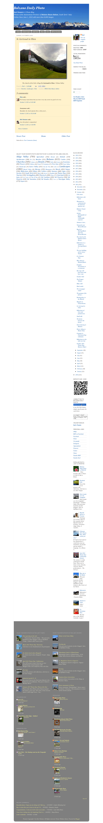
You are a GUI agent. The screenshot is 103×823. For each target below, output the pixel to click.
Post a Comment (22, 128)
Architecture (20, 159)
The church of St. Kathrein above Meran (81, 238)
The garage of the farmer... (81, 294)
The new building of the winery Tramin (81, 252)
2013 (77, 179)
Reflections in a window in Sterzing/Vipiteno (82, 245)
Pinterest (75, 448)
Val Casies (25, 177)
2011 (76, 184)
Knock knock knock (65, 720)
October (79, 192)
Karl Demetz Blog (23, 731)
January (79, 371)
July (78, 355)
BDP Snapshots (77, 100)
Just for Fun (46, 166)
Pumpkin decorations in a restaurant (81, 266)
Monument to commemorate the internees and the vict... (81, 204)
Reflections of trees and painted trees (81, 312)
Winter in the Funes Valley (66, 636)
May (78, 361)
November (80, 189)
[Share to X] (41, 86)
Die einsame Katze (29, 743)
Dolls (51, 162)
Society (18, 173)
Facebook (76, 436)
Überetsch (42, 175)
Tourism (19, 175)
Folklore (32, 164)
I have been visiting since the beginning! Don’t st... (30, 812)
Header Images (26, 31)
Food (38, 164)
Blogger (77, 819)
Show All (85, 798)
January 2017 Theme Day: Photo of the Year (35, 687)
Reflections (24, 171)
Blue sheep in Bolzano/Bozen (81, 261)
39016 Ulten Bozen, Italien (51, 89)
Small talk (79, 316)
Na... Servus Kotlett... (24, 741)
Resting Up (63, 768)
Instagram (76, 443)
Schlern (44, 171)
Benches (38, 159)
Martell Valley (27, 169)
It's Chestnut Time (80, 257)
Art (31, 159)
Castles (63, 159)
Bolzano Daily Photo (29, 7)
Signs (64, 171)
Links (47, 31)
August (79, 353)
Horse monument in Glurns (66, 685)
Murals (57, 169)
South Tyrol (35, 31)
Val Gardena (45, 177)
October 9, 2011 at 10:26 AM (28, 113)
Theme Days (62, 173)
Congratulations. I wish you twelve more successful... (31, 810)
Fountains (46, 164)
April (78, 363)
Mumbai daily (58, 708)
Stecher (45, 173)
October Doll (80, 276)
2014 (77, 176)
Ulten (35, 89)
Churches (23, 89)
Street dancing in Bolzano (81, 325)
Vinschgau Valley (64, 179)
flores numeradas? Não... (66, 758)
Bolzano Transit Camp (81, 209)
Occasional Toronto (59, 767)
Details (41, 162)
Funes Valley (66, 164)
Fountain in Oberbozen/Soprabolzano (81, 335)
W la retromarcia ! (23, 701)
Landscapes (30, 89)
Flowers (22, 164)
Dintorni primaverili (29, 706)
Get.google (76, 441)
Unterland (60, 175)
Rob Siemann (24, 119)
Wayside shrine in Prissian (82, 514)
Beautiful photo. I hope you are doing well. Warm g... (31, 805)
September (80, 350)
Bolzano (50, 159)
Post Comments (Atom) (30, 140)
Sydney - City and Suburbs (61, 740)
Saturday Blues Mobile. (66, 731)
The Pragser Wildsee (80, 280)
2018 (77, 166)
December (80, 187)
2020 (77, 160)
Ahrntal (53, 157)
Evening (61, 669)
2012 (77, 182)
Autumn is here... (81, 222)
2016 (77, 171)
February (80, 369)
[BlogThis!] (40, 86)
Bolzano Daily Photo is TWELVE (83, 468)
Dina (21, 97)
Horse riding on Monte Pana (81, 330)
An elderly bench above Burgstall (32, 653)
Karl (83, 35)
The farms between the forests (80, 320)
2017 (77, 168)
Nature (67, 169)
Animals (62, 157)
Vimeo (75, 453)
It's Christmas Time (82, 611)
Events (58, 162)
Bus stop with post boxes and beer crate (81, 272)
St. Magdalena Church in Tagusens (68, 660)
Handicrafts (22, 166)
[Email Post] (35, 86)
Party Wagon (63, 790)
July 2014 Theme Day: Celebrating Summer (83, 555)
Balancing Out (64, 699)
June (78, 358)
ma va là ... (21, 699)
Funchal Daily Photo (60, 757)
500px (75, 431)
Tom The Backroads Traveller (62, 729)
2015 (77, 174)
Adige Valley (22, 156)
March (79, 366)
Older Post (66, 136)
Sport (39, 173)
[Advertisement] (43, 147)
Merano (37, 169)
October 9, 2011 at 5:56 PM (27, 124)
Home (18, 31)
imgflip (20, 753)
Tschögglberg (30, 175)
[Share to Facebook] (43, 86)
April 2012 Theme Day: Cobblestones (33, 661)
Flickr (75, 439)
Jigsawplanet (77, 446)
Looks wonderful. (21, 814)
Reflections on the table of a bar (82, 340)
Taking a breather (59, 752)
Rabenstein (83, 590)
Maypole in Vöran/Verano (81, 302)
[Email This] (39, 86)
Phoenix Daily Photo (60, 788)
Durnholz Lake (82, 481)
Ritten (35, 171)
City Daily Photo (78, 62)
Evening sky (62, 644)
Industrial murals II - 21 (29, 678)
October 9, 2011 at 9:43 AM (27, 102)
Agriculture (40, 157)
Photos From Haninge (60, 751)
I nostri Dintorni (22, 705)
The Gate (25, 670)
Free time (55, 164)
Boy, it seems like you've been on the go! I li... (29, 807)
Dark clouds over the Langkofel (83, 495)
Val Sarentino (31, 179)
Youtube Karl (77, 458)
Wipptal (22, 181)
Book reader (80, 286)
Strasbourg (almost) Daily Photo (63, 719)
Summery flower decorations (67, 677)
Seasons (54, 171)
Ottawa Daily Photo (59, 698)
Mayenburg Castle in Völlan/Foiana (69, 652)
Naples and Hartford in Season (63, 778)
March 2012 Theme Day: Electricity (33, 645)
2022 (77, 155)
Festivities (66, 162)
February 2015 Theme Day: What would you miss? (79, 535)
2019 (77, 163)
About (42, 31)
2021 (77, 158)
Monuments (48, 169)
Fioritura (26, 717)
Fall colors (80, 194)
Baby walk (79, 283)
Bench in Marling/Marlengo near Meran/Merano (81, 232)
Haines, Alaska (64, 779)
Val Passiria (59, 177)
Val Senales (45, 179)
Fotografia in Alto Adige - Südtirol (27, 716)
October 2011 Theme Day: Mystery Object (81, 345)
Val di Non (34, 177)
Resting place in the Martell (81, 298)
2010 (77, 375)
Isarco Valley (33, 167)
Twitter (75, 450)
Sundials (52, 173)
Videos (54, 179)
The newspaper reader (81, 289)
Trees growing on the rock (30, 636)
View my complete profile (82, 39)
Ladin (55, 166)
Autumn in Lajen (82, 601)
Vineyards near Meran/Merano (81, 225)
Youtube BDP (77, 455)
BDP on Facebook (56, 31)
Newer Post (20, 136)
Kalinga (62, 710)
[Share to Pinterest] (44, 86)
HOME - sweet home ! (29, 732)
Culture (33, 162)
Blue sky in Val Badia (83, 574)
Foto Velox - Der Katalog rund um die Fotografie (32, 752)
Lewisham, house (64, 741)
